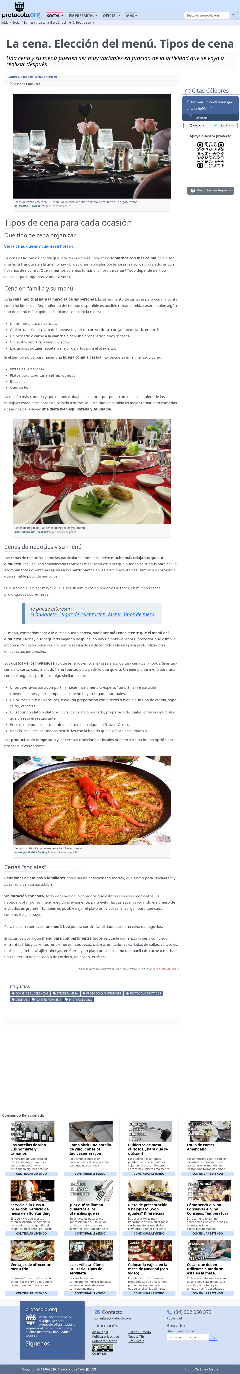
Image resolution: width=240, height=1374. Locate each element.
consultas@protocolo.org (112, 1318)
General (21, 1000)
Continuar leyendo (31, 1174)
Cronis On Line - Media (201, 1369)
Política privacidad (105, 1336)
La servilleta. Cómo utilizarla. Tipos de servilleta (86, 1269)
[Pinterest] (47, 1352)
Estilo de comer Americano (200, 1147)
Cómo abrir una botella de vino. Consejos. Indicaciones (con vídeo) (90, 1151)
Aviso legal (100, 1332)
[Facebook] (38, 1352)
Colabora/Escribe (104, 1341)
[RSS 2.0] (66, 1352)
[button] (92, 146)
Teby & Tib (136, 1336)
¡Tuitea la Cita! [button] (226, 125)
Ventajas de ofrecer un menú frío (31, 1266)
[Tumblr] (52, 1352)
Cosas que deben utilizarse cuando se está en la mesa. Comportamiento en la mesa (207, 1273)
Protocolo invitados (145, 993)
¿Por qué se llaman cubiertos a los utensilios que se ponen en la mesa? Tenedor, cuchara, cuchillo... (86, 1215)
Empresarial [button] (81, 15)
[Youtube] (62, 1352)
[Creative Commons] (102, 1347)
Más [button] (130, 15)
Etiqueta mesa (67, 993)
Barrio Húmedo (139, 1332)
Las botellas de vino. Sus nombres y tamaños (29, 1149)
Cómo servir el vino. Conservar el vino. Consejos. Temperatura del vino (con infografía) (208, 1213)
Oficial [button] (110, 15)
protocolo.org (80, 1000)
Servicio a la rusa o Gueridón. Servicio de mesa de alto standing (31, 1209)
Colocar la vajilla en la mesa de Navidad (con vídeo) (148, 1269)
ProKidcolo (136, 1341)
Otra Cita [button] (198, 125)
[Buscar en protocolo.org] (233, 15)
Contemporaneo (48, 1000)
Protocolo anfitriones (103, 993)
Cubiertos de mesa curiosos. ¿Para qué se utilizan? (148, 1149)
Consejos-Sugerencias (31, 993)
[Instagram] (57, 1352)
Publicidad (174, 1318)
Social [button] (53, 15)
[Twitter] (43, 1352)
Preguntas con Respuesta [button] (214, 190)
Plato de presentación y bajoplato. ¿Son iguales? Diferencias (148, 1209)
